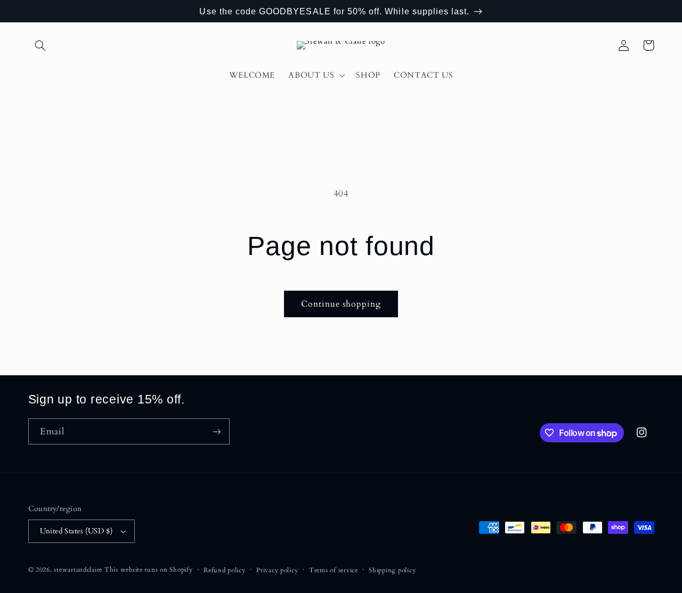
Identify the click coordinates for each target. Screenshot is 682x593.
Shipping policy (392, 570)
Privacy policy (277, 570)
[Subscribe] (216, 431)
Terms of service (333, 570)
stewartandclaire (78, 570)
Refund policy (225, 570)
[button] (40, 45)
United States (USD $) (76, 531)
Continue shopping (341, 304)
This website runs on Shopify (148, 570)
